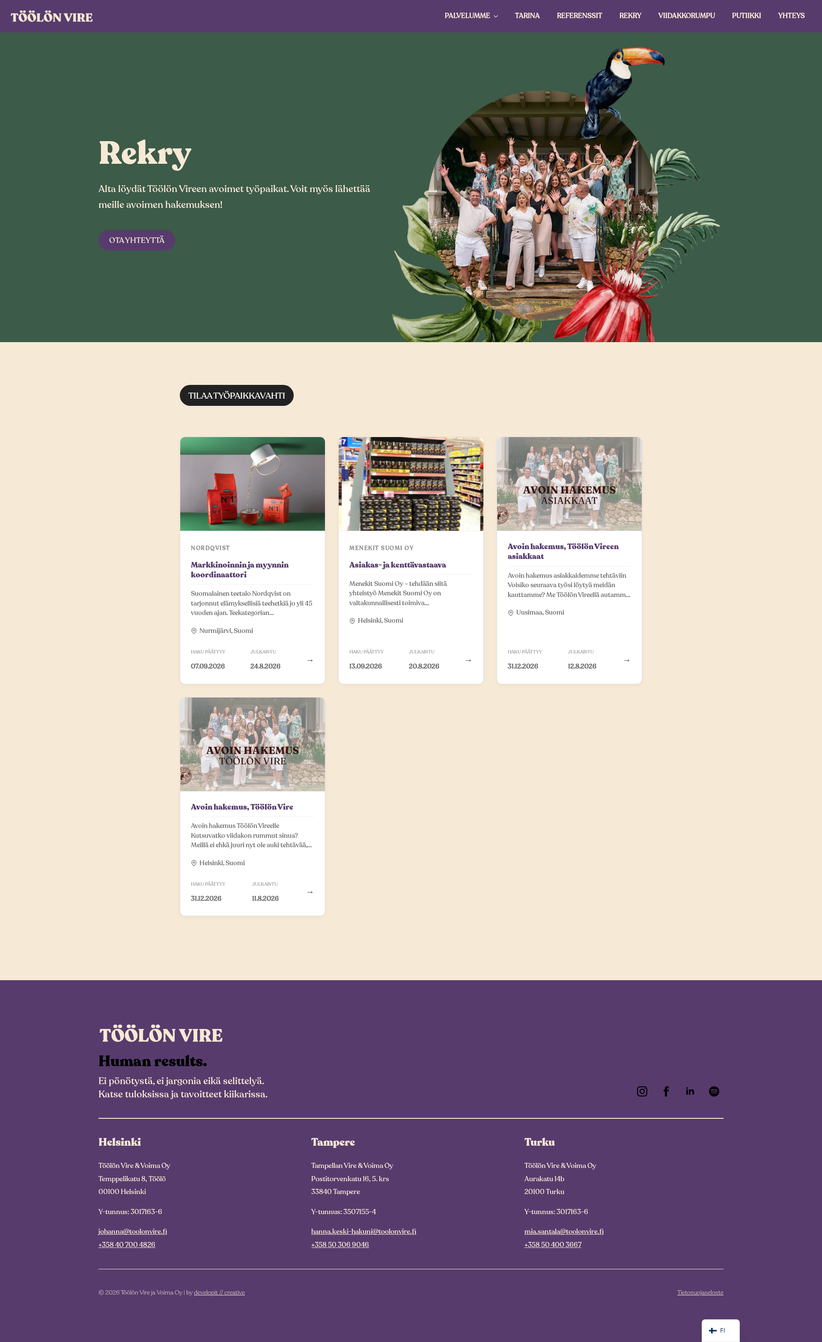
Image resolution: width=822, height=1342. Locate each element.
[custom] (714, 1091)
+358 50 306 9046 (340, 1245)
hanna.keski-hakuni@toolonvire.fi (363, 1231)
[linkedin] (690, 1091)
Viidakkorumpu (686, 16)
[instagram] (642, 1091)
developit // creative (219, 1293)
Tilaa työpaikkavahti (236, 396)
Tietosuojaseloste (700, 1293)
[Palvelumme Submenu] (498, 16)
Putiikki (746, 16)
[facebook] (666, 1091)
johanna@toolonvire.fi (132, 1231)
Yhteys (791, 16)
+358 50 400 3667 (552, 1245)
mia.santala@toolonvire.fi (564, 1231)
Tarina (527, 16)
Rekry (630, 16)
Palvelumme (467, 16)
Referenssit (579, 16)
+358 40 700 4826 (126, 1245)
